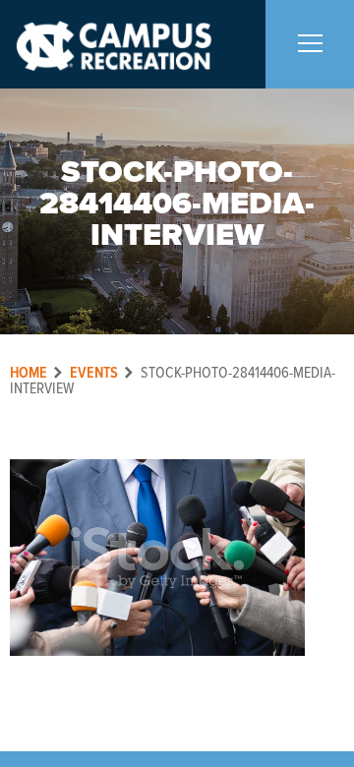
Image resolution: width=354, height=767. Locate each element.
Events (94, 373)
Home (28, 373)
